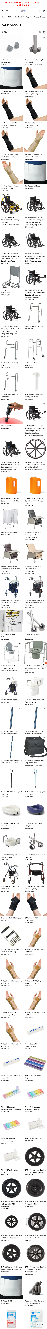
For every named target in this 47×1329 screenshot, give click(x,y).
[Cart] (44, 11)
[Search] (7, 11)
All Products (12, 17)
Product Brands (39, 17)
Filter (6, 32)
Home (4, 17)
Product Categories (25, 17)
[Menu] (2, 10)
